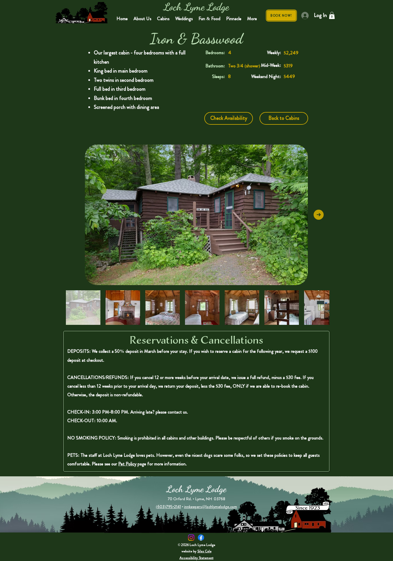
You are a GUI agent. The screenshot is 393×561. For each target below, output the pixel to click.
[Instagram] (191, 537)
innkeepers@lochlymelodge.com (210, 506)
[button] (332, 15)
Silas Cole (204, 551)
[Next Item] (319, 215)
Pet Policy (127, 463)
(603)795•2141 (168, 506)
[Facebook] (201, 537)
